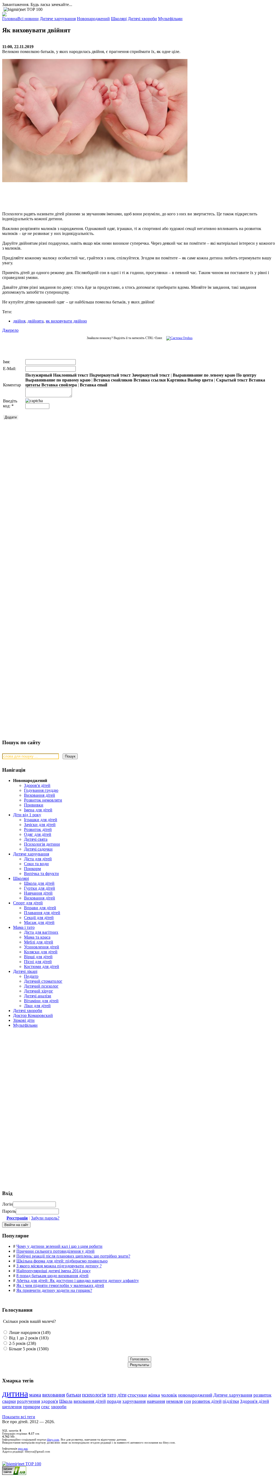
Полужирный (38, 375)
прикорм (31, 1406)
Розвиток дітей (38, 829)
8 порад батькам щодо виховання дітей (52, 1275)
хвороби (58, 1406)
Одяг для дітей (37, 834)
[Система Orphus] (178, 338)
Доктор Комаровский (33, 1015)
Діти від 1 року (27, 814)
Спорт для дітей (28, 903)
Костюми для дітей (41, 966)
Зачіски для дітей (40, 824)
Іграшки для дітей (40, 819)
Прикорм (32, 868)
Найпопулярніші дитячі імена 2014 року (53, 1270)
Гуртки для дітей (39, 888)
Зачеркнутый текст (151, 375)
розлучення (28, 1401)
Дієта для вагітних (41, 932)
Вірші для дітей (38, 956)
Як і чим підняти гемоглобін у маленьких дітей (60, 1285)
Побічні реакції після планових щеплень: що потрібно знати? (73, 1256)
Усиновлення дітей (41, 947)
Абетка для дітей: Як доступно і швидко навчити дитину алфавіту (77, 1280)
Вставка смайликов (112, 380)
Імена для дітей (38, 810)
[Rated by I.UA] (14, 1473)
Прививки (33, 805)
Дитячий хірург (38, 991)
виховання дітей (90, 1401)
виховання (53, 1395)
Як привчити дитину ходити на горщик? (54, 1290)
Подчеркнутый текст (110, 375)
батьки (73, 1395)
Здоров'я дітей (37, 785)
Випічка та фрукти (41, 873)
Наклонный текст (70, 375)
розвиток (262, 1395)
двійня (19, 321)
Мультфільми (25, 1025)
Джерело (10, 330)
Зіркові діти (24, 1020)
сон (187, 1401)
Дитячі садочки (38, 849)
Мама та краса (37, 937)
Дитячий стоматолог (43, 981)
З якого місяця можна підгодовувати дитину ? (59, 1266)
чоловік (169, 1395)
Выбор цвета (200, 380)
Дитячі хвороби (27, 1010)
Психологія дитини (42, 844)
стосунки (137, 1395)
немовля (174, 1401)
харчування (134, 1401)
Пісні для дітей (38, 961)
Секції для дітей (39, 917)
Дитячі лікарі (25, 971)
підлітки (231, 1401)
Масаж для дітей (39, 922)
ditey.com (53, 1439)
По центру (246, 375)
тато (111, 1395)
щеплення (12, 1406)
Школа (65, 1401)
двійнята (36, 321)
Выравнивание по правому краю (57, 380)
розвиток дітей (207, 1401)
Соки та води (36, 863)
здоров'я (49, 1401)
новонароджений (195, 1395)
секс (45, 1406)
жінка (154, 1395)
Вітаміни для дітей (41, 1000)
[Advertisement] (84, 194)
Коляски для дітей (40, 951)
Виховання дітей (39, 795)
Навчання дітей (38, 893)
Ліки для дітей (37, 1005)
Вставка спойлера (59, 385)
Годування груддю (41, 790)
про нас (23, 1448)
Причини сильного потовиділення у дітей (55, 1251)
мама (35, 1395)
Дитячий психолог (41, 986)
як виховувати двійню (66, 321)
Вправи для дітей (40, 907)
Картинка (176, 380)
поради (114, 1401)
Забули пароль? (45, 1218)
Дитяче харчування (31, 854)
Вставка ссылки (150, 380)
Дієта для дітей (38, 859)
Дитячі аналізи (37, 996)
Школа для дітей (39, 883)
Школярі (21, 878)
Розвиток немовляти (43, 800)
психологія (94, 1395)
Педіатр (31, 976)
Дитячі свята (35, 839)
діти (121, 1395)
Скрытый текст (232, 380)
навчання (156, 1401)
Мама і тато (24, 927)
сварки (9, 1401)
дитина (15, 1393)
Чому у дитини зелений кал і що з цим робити (59, 1246)
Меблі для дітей (38, 942)
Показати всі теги (18, 1416)
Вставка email (93, 385)
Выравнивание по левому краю (204, 375)
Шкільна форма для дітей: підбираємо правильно (62, 1261)
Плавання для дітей (42, 912)
